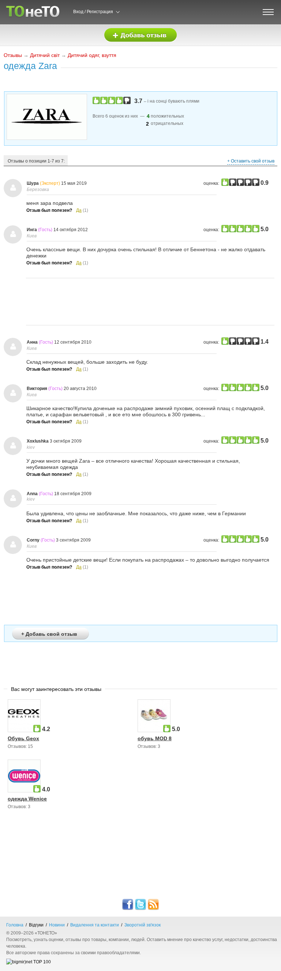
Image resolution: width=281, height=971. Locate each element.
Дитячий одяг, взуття (92, 55)
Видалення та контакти (94, 925)
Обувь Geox (23, 738)
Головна (14, 925)
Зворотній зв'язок (142, 925)
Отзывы (13, 55)
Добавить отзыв (140, 35)
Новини (57, 925)
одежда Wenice (27, 799)
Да (79, 210)
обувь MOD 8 (155, 738)
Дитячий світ (45, 55)
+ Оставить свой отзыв (250, 161)
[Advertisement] (150, 301)
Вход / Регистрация (93, 11)
